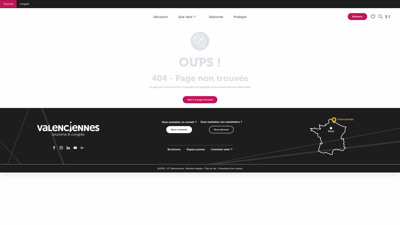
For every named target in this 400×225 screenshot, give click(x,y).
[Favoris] (373, 16)
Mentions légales (194, 168)
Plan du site (210, 168)
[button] (380, 16)
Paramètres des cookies (230, 168)
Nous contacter (179, 129)
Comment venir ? (221, 149)
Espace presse (196, 149)
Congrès (24, 4)
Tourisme (8, 4)
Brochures (174, 149)
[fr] (388, 16)
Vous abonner (221, 129)
